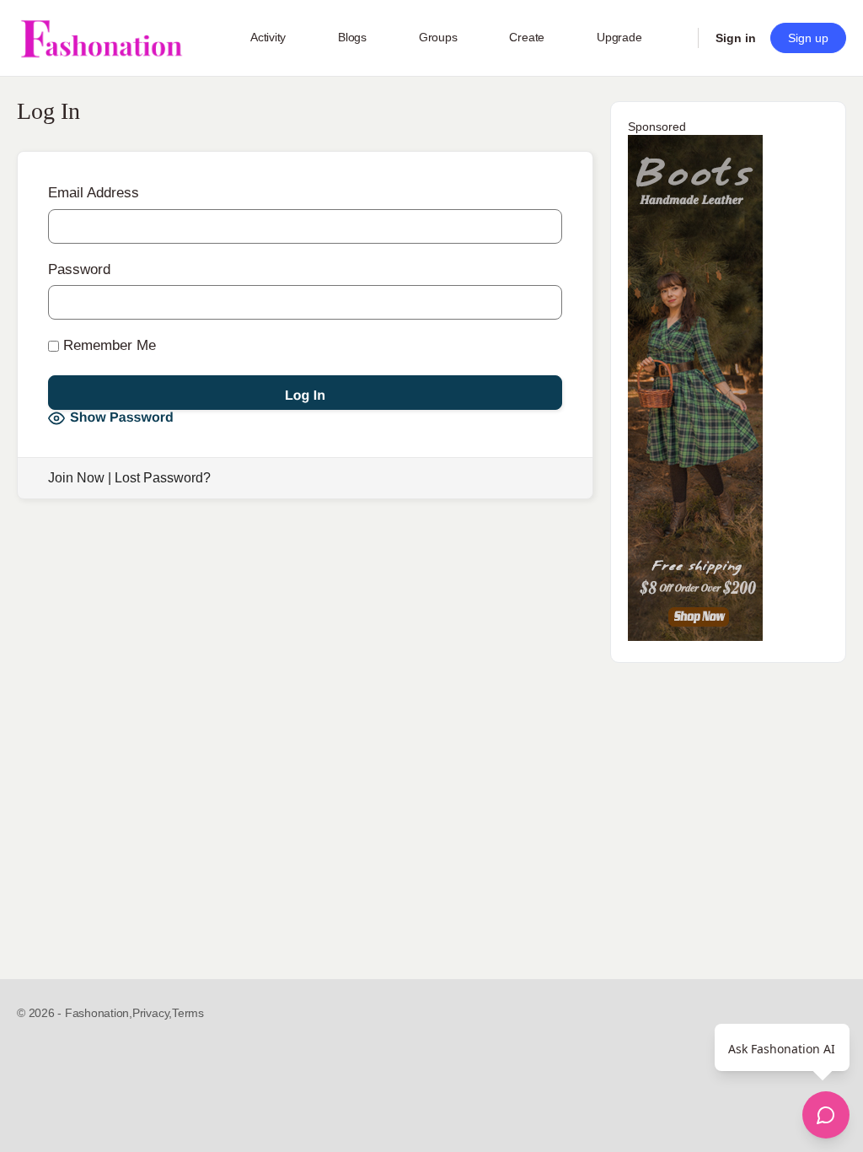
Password (79, 269)
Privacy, (152, 1013)
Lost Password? (163, 478)
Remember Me (107, 345)
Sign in (736, 38)
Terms (188, 1013)
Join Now (76, 478)
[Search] (674, 38)
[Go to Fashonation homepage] (101, 38)
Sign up (808, 38)
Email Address (93, 193)
